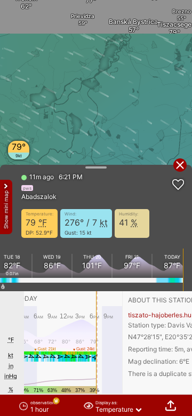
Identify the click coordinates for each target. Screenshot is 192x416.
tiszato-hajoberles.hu (159, 315)
